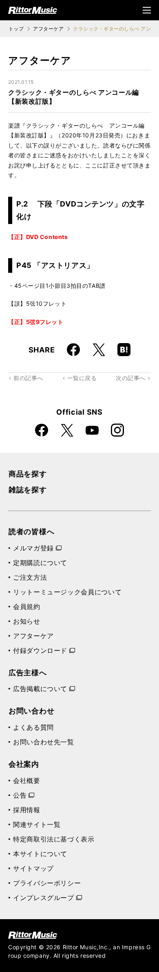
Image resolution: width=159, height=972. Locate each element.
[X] (98, 349)
